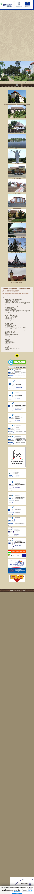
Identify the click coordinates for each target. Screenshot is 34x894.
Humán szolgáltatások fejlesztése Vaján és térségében (16, 290)
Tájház (17, 133)
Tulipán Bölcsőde (17, 193)
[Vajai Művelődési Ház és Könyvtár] (17, 251)
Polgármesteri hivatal (17, 178)
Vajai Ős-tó (17, 148)
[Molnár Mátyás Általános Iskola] (17, 221)
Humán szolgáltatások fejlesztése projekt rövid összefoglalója (15, 293)
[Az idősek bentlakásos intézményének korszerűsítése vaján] (17, 536)
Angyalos (17, 163)
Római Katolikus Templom (17, 267)
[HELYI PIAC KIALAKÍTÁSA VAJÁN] (17, 525)
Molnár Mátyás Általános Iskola (17, 222)
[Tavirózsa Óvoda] (17, 206)
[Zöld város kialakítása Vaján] (17, 515)
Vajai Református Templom (17, 252)
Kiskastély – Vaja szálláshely (17, 119)
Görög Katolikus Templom (17, 282)
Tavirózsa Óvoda (17, 208)
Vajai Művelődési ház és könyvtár (17, 237)
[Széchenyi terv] (17, 557)
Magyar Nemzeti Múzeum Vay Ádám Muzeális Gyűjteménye (17, 104)
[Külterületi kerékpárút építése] (17, 548)
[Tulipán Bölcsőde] (17, 192)
